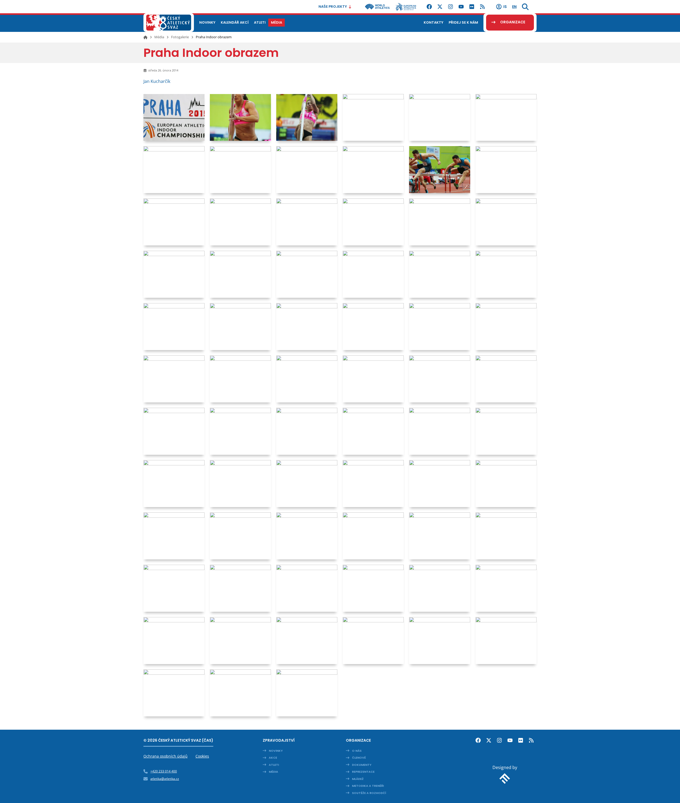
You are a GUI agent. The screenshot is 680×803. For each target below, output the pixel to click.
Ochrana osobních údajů (165, 756)
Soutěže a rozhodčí (369, 793)
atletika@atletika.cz (164, 778)
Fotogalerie (180, 37)
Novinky (276, 751)
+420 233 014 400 (163, 771)
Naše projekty (332, 6)
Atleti (274, 765)
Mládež (358, 779)
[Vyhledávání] (525, 6)
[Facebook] (429, 6)
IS (505, 6)
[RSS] (482, 6)
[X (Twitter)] (440, 6)
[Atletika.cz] (168, 23)
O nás (357, 751)
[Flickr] (471, 6)
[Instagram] (450, 6)
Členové (359, 757)
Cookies (202, 756)
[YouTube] (461, 6)
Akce (273, 757)
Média (159, 37)
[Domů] (145, 37)
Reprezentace (363, 772)
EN (514, 6)
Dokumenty (361, 765)
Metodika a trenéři (368, 786)
